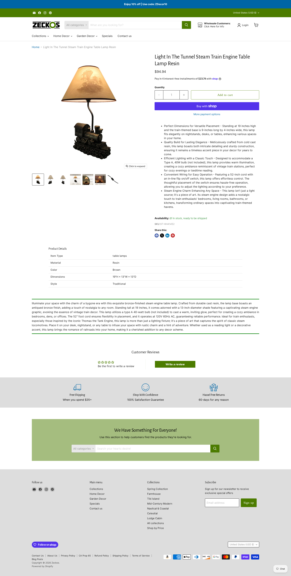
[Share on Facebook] (157, 235)
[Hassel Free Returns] (214, 392)
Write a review (175, 364)
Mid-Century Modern (159, 503)
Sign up (249, 502)
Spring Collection (157, 489)
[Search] (186, 25)
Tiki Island (153, 498)
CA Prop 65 (85, 555)
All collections (155, 523)
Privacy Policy (68, 555)
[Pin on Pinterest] (173, 235)
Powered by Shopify (42, 566)
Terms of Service (141, 555)
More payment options (206, 114)
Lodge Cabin (154, 518)
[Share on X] (162, 235)
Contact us (125, 36)
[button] (243, 25)
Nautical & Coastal (158, 508)
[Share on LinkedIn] (167, 235)
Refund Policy (101, 555)
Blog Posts (37, 559)
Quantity (160, 87)
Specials (107, 36)
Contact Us (38, 555)
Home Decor (61, 36)
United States (244, 12)
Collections (39, 36)
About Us (52, 555)
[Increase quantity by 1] (184, 95)
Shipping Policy (120, 555)
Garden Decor (86, 36)
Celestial (152, 513)
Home (35, 47)
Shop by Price (155, 528)
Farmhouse (154, 493)
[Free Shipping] (77, 392)
